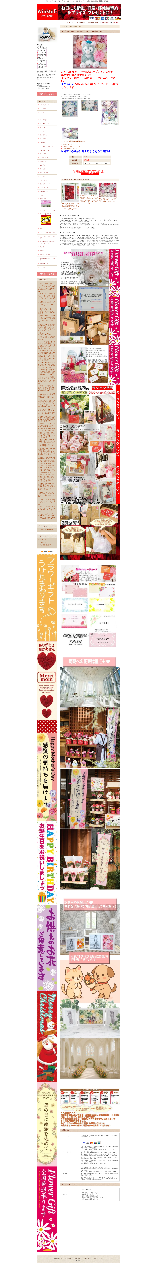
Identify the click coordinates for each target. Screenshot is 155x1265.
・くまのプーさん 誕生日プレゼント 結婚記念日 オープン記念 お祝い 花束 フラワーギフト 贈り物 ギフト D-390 (46, 372)
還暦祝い (42, 251)
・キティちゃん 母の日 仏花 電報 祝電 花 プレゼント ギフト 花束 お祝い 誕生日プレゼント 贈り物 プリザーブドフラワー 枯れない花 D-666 (46, 478)
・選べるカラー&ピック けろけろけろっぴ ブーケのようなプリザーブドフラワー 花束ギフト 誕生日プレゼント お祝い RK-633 (46, 336)
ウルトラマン (44, 187)
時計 (41, 229)
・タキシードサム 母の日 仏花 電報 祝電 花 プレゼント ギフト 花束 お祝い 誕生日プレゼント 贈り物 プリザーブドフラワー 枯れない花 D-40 (46, 460)
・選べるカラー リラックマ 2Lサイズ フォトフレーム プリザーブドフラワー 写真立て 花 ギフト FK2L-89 (47, 311)
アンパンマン (44, 157)
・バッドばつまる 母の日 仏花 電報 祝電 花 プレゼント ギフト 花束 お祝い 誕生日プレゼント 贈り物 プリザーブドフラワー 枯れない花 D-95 (46, 451)
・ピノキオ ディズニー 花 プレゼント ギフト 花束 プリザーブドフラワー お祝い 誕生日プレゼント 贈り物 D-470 (46, 411)
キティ (42, 116)
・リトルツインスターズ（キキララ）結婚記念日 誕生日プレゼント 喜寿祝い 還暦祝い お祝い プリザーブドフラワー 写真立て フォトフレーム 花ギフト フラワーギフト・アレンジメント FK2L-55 (46, 355)
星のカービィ (44, 161)
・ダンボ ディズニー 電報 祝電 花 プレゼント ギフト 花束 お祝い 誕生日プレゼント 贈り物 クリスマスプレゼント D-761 (46, 380)
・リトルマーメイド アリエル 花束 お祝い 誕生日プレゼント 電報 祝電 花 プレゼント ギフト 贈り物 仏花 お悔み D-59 (46, 395)
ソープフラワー (44, 267)
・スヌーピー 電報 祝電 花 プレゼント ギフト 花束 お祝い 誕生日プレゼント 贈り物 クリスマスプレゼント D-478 (46, 365)
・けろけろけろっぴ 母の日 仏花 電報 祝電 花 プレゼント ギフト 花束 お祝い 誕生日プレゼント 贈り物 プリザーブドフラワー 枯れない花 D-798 (46, 443)
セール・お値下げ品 (45, 214)
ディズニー (43, 112)
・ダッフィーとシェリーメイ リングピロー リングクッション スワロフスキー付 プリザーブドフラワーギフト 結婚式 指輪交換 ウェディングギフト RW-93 (46, 287)
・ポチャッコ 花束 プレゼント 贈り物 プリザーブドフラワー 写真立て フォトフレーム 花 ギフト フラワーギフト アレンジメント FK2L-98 (46, 327)
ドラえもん (43, 169)
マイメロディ (44, 120)
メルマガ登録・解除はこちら (46, 529)
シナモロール (44, 135)
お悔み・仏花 (44, 263)
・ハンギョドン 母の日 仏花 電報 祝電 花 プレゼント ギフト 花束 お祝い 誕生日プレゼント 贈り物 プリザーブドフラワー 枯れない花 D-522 (46, 434)
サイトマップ (42, 539)
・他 (41, 195)
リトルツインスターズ (46, 146)
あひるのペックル (45, 184)
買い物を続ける (67, 144)
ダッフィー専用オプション (47, 210)
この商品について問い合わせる (71, 146)
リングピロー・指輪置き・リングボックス (47, 242)
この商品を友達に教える (70, 148)
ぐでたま (42, 127)
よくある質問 (42, 542)
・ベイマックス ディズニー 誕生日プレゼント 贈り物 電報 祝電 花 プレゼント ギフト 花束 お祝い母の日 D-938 (46, 419)
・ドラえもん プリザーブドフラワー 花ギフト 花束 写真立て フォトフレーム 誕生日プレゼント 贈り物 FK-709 (46, 516)
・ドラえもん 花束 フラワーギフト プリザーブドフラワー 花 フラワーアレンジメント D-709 (46, 502)
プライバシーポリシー (97, 1258)
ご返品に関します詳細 (44, 545)
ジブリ (42, 131)
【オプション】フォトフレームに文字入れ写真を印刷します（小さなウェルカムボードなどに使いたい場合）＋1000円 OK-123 (71, 207)
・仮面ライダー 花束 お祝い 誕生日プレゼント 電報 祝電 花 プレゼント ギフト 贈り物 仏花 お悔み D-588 (46, 388)
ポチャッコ (43, 142)
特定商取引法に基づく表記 (60, 1258)
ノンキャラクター (45, 105)
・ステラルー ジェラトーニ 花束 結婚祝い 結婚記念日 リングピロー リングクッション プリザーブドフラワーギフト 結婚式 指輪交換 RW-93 (46, 403)
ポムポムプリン (44, 138)
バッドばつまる (44, 176)
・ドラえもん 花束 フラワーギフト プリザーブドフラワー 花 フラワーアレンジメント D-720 (46, 509)
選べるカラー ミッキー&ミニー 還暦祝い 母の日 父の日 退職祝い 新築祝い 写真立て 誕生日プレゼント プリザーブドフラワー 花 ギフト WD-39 (89, 199)
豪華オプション (44, 199)
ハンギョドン (44, 180)
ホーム (63, 26)
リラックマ (43, 154)
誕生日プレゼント (45, 254)
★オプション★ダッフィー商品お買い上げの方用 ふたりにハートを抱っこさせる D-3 (107, 200)
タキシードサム (44, 172)
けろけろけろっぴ (45, 123)
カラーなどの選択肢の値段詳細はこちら (74, 141)
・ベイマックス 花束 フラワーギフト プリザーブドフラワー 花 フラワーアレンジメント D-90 (46, 495)
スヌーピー (43, 108)
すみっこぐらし (44, 150)
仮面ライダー (44, 191)
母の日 (42, 247)
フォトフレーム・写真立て (47, 232)
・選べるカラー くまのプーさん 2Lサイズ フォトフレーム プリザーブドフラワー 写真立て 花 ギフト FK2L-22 (47, 296)
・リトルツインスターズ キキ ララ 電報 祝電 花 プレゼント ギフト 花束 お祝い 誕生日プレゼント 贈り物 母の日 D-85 (46, 426)
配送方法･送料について (84, 1258)
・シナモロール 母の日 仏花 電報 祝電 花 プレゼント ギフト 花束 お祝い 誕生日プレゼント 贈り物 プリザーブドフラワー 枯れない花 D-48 (46, 469)
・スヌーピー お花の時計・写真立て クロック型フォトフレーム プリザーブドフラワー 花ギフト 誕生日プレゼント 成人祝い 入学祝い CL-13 (46, 345)
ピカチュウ (43, 165)
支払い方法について (73, 1258)
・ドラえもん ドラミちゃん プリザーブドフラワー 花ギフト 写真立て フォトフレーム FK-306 (47, 303)
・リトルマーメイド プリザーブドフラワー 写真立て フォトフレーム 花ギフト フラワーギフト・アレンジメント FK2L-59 (46, 319)
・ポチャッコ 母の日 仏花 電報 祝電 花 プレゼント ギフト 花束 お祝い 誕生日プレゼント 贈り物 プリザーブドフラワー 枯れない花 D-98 (46, 487)
